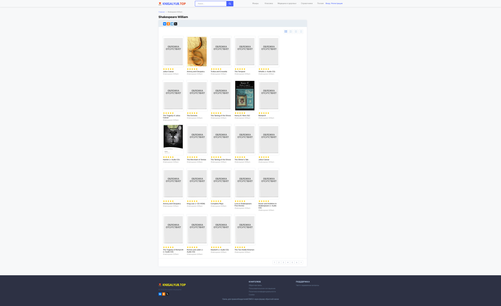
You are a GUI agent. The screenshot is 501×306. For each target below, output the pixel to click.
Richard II (262, 116)
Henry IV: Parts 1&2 (242, 116)
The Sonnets (192, 116)
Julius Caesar (168, 71)
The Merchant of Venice (196, 160)
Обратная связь (255, 285)
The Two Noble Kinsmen (244, 250)
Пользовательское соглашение (262, 288)
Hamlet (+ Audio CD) (171, 160)
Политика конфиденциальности (262, 291)
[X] (175, 23)
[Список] (291, 31)
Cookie (251, 295)
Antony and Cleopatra (195, 71)
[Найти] (229, 3)
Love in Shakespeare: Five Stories (243, 205)
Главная (162, 12)
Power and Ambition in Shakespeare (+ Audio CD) (267, 206)
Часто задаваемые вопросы (307, 285)
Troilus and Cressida (219, 71)
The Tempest (240, 71)
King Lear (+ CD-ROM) (196, 204)
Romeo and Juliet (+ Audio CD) (195, 251)
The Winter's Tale (241, 160)
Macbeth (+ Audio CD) (220, 250)
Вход (328, 3)
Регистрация (336, 3)
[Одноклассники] (168, 23)
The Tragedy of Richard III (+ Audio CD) (173, 251)
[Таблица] (286, 31)
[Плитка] (296, 31)
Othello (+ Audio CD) (266, 71)
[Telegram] (172, 23)
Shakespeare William (171, 74)
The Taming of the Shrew (221, 116)
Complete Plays (217, 204)
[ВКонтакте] (164, 23)
